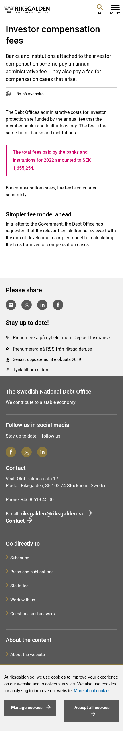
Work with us (22, 599)
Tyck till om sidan (30, 369)
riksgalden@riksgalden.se (52, 513)
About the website (27, 654)
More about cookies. (93, 691)
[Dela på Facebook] (58, 305)
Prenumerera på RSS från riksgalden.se (52, 349)
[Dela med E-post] (11, 305)
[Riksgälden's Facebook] (11, 452)
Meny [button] (115, 13)
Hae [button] (99, 13)
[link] (27, 9)
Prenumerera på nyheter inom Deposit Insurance (61, 337)
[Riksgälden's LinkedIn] (42, 452)
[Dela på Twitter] (26, 305)
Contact (15, 520)
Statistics (19, 585)
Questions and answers (32, 613)
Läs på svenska (28, 93)
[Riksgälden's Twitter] (26, 452)
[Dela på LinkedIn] (42, 305)
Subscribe (19, 557)
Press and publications (32, 571)
